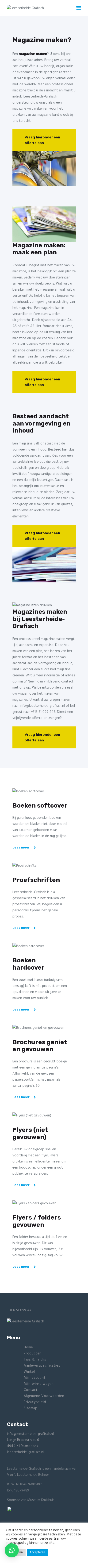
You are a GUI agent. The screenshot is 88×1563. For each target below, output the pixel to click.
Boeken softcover (40, 805)
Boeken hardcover (28, 964)
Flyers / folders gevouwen (36, 1221)
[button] (12, 1550)
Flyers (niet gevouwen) (30, 1133)
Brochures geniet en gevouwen (39, 1046)
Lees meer (21, 847)
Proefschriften (36, 880)
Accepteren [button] (37, 1552)
